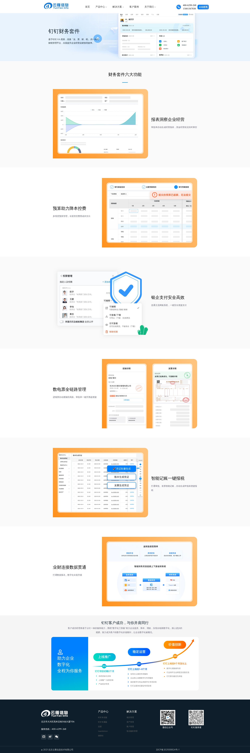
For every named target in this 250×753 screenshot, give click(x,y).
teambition (103, 731)
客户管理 (130, 726)
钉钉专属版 (102, 722)
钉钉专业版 (102, 717)
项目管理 (130, 717)
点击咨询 (203, 6)
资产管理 (130, 722)
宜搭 (100, 726)
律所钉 (101, 735)
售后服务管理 (132, 731)
